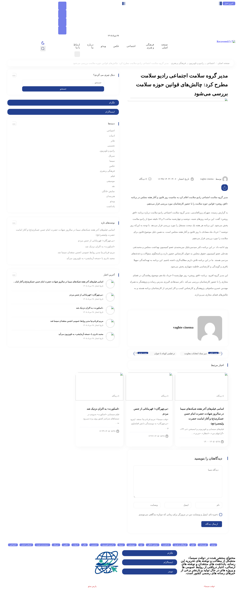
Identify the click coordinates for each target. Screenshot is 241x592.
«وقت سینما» (209, 586)
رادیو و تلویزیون (196, 63)
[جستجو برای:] (63, 82)
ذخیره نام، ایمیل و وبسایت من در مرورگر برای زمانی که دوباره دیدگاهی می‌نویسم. (178, 514)
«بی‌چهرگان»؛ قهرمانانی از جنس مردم (96, 240)
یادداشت (111, 206)
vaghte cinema (206, 179)
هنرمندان (110, 196)
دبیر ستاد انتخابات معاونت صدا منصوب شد (195, 354)
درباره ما (90, 46)
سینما (112, 161)
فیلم (113, 176)
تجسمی (111, 145)
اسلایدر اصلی (26, 545)
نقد (113, 186)
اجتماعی (131, 46)
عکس (116, 46)
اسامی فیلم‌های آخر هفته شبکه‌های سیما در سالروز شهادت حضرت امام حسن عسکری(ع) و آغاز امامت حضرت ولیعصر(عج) (161, 3)
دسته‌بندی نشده (42, 545)
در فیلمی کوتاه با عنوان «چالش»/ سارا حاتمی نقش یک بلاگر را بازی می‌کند (163, 354)
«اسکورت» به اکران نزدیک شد (100, 246)
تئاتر (113, 141)
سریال (112, 156)
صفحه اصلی (164, 46)
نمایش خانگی (108, 191)
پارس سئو (92, 586)
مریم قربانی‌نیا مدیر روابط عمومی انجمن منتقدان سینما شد (86, 252)
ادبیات (112, 135)
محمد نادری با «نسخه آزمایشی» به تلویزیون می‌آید (91, 258)
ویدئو (103, 46)
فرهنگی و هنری (150, 46)
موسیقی (111, 181)
